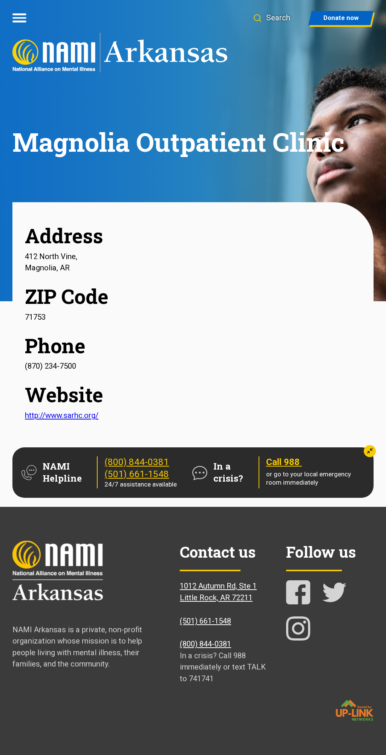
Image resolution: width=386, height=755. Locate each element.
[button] (271, 18)
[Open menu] (19, 18)
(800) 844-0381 (136, 462)
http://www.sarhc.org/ (61, 415)
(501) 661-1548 (136, 474)
